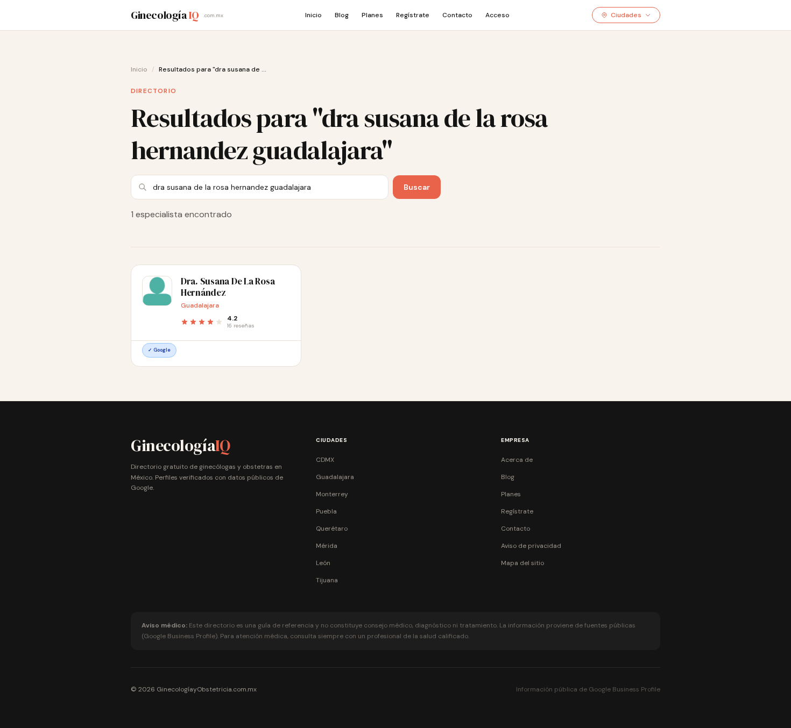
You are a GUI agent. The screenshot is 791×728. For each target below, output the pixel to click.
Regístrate (412, 15)
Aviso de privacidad (531, 545)
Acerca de (517, 459)
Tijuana (327, 580)
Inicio (313, 15)
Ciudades (626, 15)
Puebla (326, 511)
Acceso (497, 15)
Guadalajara (335, 477)
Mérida (326, 545)
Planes (372, 15)
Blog (342, 15)
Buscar (417, 187)
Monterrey (332, 494)
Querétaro (332, 528)
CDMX (325, 459)
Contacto (457, 15)
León (323, 563)
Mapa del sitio (522, 563)
